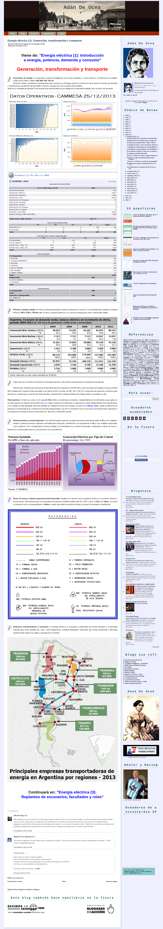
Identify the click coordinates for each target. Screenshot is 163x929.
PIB (124, 372)
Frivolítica (140, 359)
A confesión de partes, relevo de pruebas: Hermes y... (143, 145)
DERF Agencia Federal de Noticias (135, 665)
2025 (126, 117)
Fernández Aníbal (141, 356)
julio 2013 (130, 180)
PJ (157, 372)
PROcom (149, 375)
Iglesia (128, 362)
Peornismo (136, 370)
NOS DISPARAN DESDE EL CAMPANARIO (140, 584)
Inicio (64, 881)
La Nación (130, 364)
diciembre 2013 (131, 136)
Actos (139, 340)
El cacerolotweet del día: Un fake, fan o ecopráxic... (142, 151)
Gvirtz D (142, 361)
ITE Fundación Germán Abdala (134, 676)
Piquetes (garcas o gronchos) (140, 372)
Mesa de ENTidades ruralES (141, 367)
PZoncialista (144, 377)
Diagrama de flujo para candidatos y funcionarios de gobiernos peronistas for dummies (145, 307)
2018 (126, 124)
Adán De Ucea (82, 8)
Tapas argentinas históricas (133, 683)
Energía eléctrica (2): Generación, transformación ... (142, 138)
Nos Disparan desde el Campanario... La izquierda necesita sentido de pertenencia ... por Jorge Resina (145, 587)
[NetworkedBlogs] (141, 456)
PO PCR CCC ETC (142, 374)
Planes (131, 374)
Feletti (129, 356)
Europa (142, 354)
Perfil (147, 370)
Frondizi (150, 359)
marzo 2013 (130, 188)
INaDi (135, 362)
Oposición (148, 368)
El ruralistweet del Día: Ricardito (137, 153)
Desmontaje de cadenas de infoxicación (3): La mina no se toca (145, 272)
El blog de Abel (130, 559)
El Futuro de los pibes (141, 603)
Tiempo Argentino (151, 382)
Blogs (125, 344)
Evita (147, 354)
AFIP (146, 340)
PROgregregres (128, 377)
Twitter (126, 383)
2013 (126, 135)
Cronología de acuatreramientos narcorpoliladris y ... (143, 147)
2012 (126, 196)
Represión (126, 380)
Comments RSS (48, 34)
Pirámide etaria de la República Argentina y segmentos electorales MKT (146, 318)
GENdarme (132, 361)
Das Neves (140, 349)
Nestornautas (130, 572)
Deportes (144, 351)
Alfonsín (153, 340)
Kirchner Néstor (153, 362)
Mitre (157, 367)
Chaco (126, 347)
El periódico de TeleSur (132, 669)
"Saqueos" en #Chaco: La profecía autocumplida (142, 161)
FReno (131, 359)
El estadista (128, 667)
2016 (126, 128)
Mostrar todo (156, 647)
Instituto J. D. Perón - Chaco (133, 674)
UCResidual (141, 384)
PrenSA (134, 375)
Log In (61, 34)
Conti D (131, 349)
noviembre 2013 (132, 171)
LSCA (148, 364)
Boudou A (134, 344)
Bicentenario (153, 343)
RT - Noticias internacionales (134, 510)
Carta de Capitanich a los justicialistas (145, 283)
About (23, 34)
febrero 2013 (131, 191)
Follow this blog (141, 460)
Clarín (145, 348)
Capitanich (155, 344)
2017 (126, 126)
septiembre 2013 (132, 176)
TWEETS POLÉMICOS (133, 574)
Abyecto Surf (128, 340)
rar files (37, 868)
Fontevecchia (139, 357)
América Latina (139, 341)
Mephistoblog (134, 873)
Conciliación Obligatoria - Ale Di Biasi (136, 663)
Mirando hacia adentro (133, 524)
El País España (152, 352)
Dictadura (152, 351)
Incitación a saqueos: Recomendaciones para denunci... (140, 158)
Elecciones (128, 354)
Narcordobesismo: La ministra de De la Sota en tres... (141, 167)
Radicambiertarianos (128, 379)
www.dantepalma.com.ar (133, 497)
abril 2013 (130, 186)
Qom (154, 377)
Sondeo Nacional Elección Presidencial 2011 (144, 295)
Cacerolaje (144, 344)
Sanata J (152, 380)
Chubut (138, 348)
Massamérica (153, 365)
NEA (137, 369)
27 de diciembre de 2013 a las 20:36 (23, 830)
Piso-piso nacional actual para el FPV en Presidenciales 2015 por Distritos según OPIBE (145, 227)
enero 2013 (130, 193)
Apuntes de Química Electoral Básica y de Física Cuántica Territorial (145, 249)
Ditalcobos (126, 352)
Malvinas (144, 366)
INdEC (141, 362)
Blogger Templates (129, 871)
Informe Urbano (130, 672)
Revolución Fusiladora (139, 380)
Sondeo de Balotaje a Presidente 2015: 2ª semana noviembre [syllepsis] (145, 215)
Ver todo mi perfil (130, 95)
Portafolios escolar (21, 46)
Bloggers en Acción (130, 662)
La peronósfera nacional (132, 680)
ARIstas (134, 343)
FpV (157, 357)
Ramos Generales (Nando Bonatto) (136, 602)
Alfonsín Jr (126, 341)
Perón (154, 370)
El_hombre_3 (130, 630)
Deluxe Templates (147, 871)
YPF (131, 385)
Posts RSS (34, 34)
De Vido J (136, 351)
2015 (126, 130)
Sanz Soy (126, 382)
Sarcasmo (137, 382)
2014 (126, 132)
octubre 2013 (131, 173)
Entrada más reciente (15, 881)
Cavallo (145, 346)
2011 (126, 198)
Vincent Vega (19, 815)
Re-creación (145, 378)
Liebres (140, 364)
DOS (134, 352)
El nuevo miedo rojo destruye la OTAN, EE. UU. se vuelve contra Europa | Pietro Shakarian (144, 527)
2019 (126, 122)
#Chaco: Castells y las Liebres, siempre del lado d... (142, 155)
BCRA (144, 343)
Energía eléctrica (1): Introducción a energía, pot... (142, 140)
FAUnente (156, 354)
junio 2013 (130, 182)
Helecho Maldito (130, 671)
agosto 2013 (130, 178)
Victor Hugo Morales (132, 616)
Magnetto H (133, 366)
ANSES (125, 343)
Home (13, 34)
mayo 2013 (130, 184)
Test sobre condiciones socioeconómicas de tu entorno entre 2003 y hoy (146, 238)
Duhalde (141, 352)
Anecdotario (152, 341)
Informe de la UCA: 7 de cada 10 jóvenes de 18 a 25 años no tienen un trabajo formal (145, 545)
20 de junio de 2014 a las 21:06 (22, 873)
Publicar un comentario (16, 878)
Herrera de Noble (153, 361)
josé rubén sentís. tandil (133, 541)
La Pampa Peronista (131, 678)
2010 (126, 200)
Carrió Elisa (133, 346)
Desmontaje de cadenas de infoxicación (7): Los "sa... (141, 164)
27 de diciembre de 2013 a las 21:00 (23, 847)
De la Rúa (150, 349)
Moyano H (129, 369)
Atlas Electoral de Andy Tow (133, 660)
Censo (154, 346)
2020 (126, 120)
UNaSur (153, 384)
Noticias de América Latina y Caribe (136, 681)
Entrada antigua (111, 881)
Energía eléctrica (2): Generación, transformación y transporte (45, 40)
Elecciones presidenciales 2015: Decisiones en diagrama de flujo (145, 261)
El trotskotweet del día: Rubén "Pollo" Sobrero (141, 143)
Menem (125, 367)
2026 (126, 115)
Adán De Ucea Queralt (22, 837)
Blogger (145, 102)
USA (125, 385)
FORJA (149, 357)
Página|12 (126, 370)
